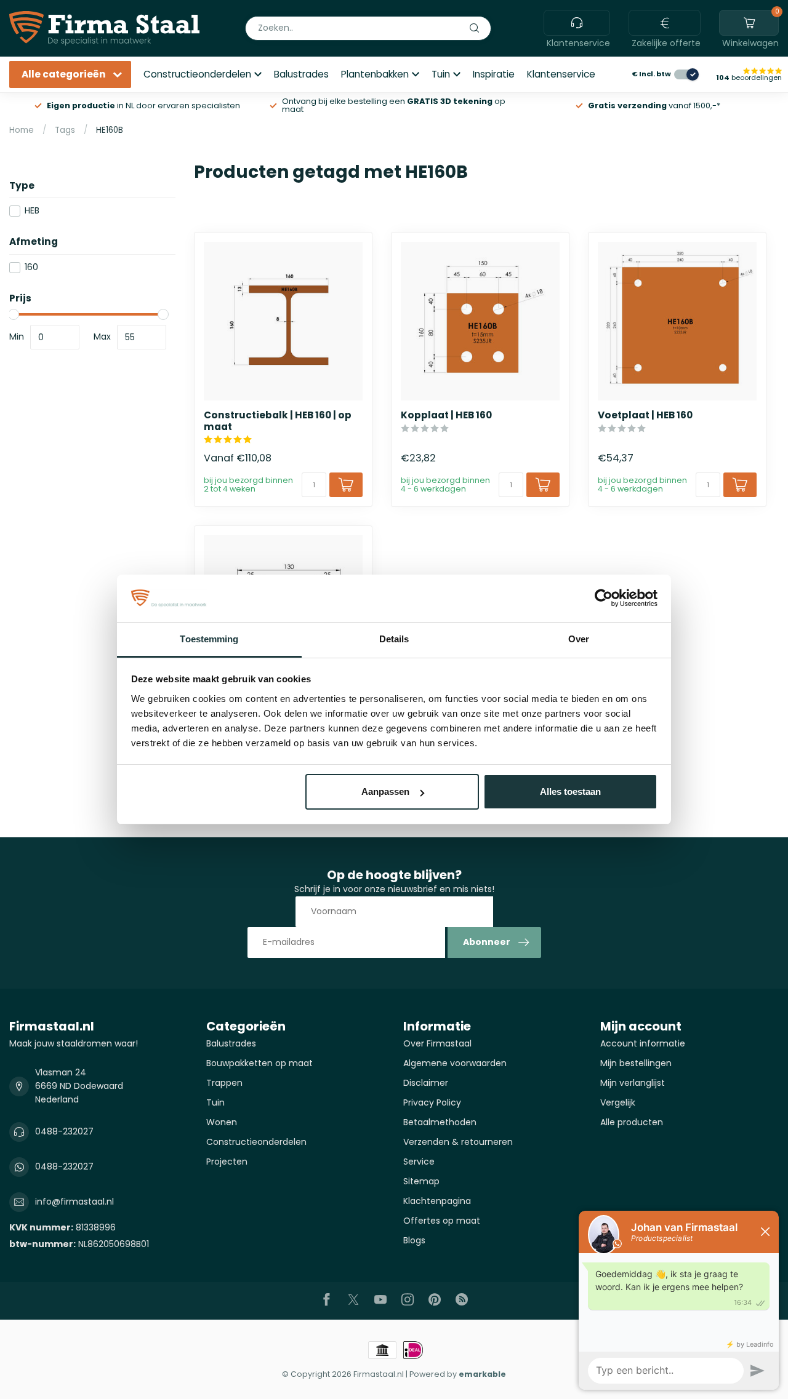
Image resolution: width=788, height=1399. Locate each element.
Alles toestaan (570, 791)
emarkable (482, 1374)
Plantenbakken (375, 74)
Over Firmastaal (437, 1043)
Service (419, 1161)
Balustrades (301, 74)
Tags (65, 130)
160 (31, 267)
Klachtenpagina (437, 1201)
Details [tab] (394, 639)
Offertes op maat (441, 1220)
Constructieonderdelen (197, 74)
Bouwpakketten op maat (259, 1063)
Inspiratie (494, 74)
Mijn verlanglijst (632, 1083)
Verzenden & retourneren (458, 1142)
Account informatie (642, 1043)
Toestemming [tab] (209, 639)
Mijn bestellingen (636, 1063)
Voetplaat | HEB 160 (645, 415)
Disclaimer (425, 1083)
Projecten (226, 1161)
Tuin (441, 74)
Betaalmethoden (439, 1122)
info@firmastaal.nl (74, 1201)
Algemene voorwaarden (455, 1063)
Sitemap (421, 1181)
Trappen (224, 1083)
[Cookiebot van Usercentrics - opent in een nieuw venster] (603, 598)
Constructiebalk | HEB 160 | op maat (278, 421)
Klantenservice (561, 74)
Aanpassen (385, 791)
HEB (32, 210)
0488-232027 (64, 1131)
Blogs (414, 1240)
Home (21, 130)
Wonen (221, 1122)
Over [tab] (578, 639)
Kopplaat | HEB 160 (446, 415)
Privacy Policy (432, 1102)
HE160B (109, 130)
